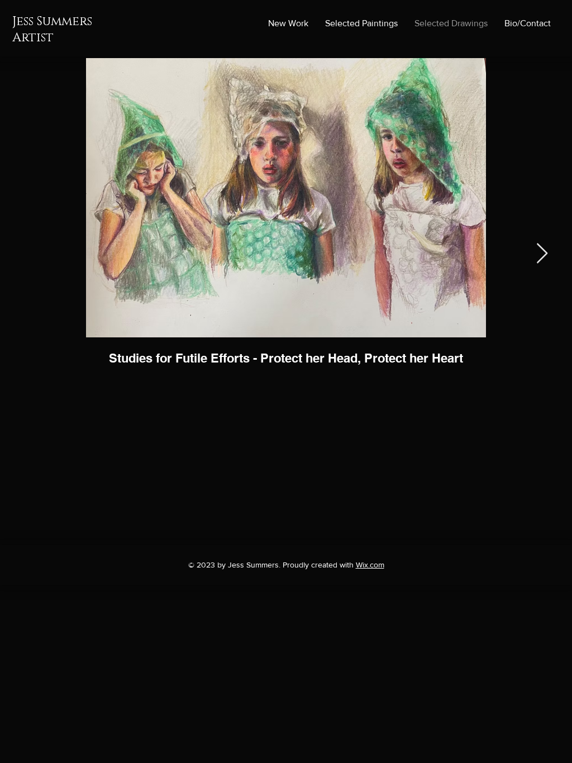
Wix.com (370, 564)
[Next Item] (542, 254)
